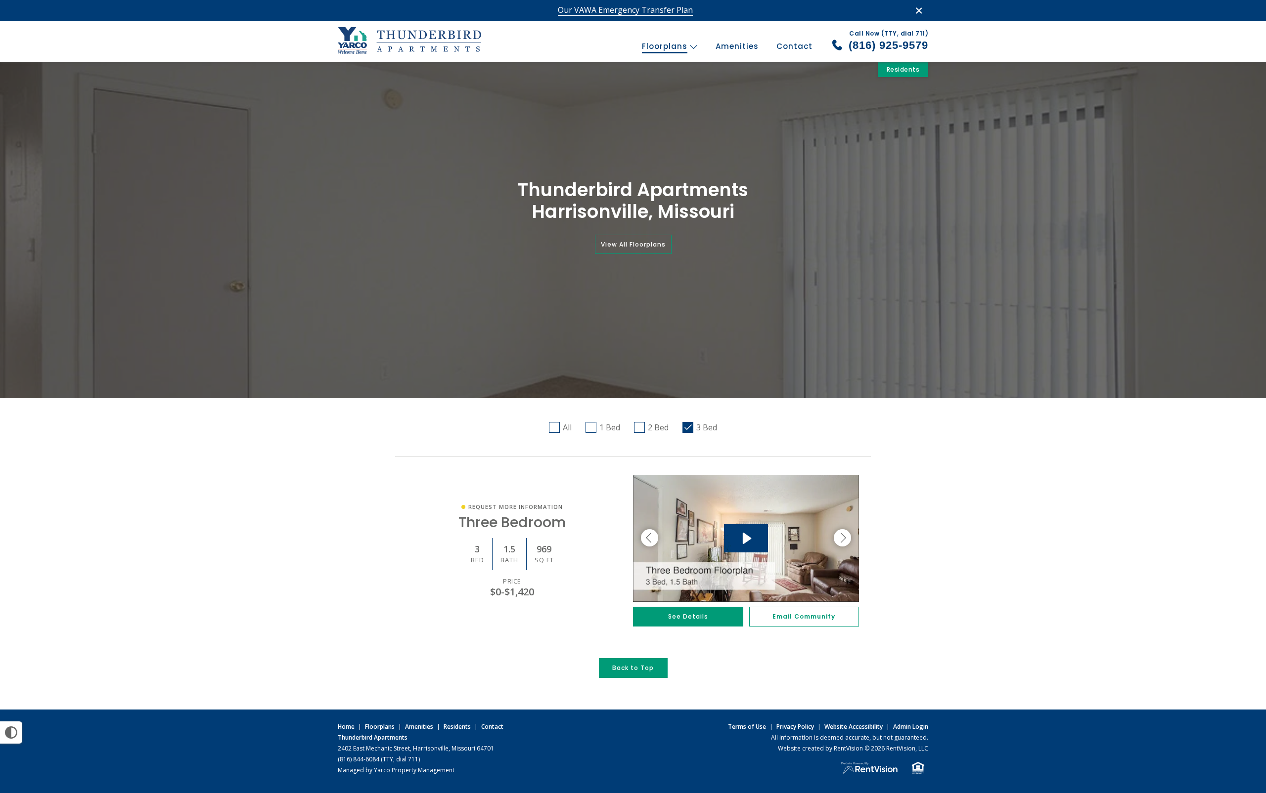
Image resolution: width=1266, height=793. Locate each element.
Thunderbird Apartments (372, 737)
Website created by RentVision (820, 748)
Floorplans (666, 46)
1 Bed (609, 427)
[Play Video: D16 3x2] (746, 538)
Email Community (803, 616)
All (567, 427)
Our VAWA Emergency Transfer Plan (625, 9)
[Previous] (649, 538)
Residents (903, 69)
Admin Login (910, 726)
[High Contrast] (11, 732)
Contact (794, 46)
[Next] (842, 538)
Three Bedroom (512, 522)
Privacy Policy (795, 726)
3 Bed (706, 427)
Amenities (737, 46)
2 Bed (658, 427)
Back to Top (633, 668)
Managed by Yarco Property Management (396, 770)
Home (346, 726)
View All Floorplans (633, 244)
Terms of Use (747, 726)
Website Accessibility (853, 726)
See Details (688, 616)
